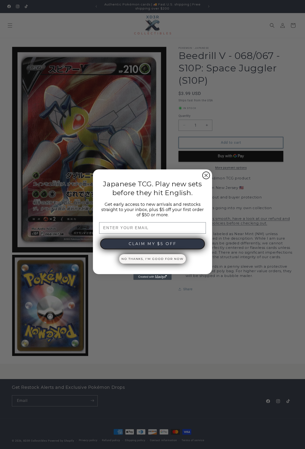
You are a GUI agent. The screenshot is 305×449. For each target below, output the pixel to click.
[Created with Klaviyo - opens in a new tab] (152, 277)
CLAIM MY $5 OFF (153, 244)
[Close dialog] (206, 175)
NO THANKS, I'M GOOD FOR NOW (152, 259)
